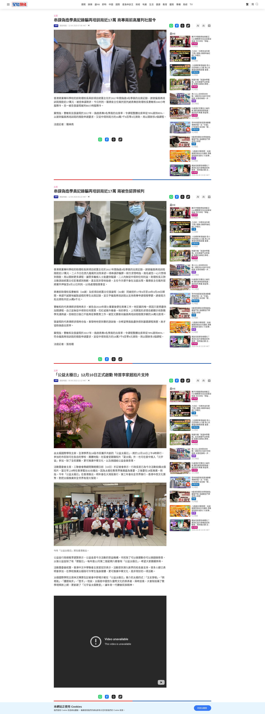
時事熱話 (195, 72)
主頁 (56, 16)
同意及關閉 (202, 708)
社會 (193, 58)
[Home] (20, 4)
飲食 (193, 158)
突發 (193, 144)
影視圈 (194, 44)
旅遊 (193, 101)
